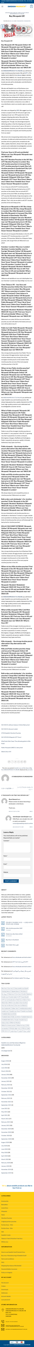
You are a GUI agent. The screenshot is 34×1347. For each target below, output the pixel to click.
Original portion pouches (8, 1221)
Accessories (4, 1201)
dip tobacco (24, 991)
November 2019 (6, 1169)
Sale (2, 1232)
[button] (2, 6)
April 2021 (4, 1115)
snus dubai (15, 1002)
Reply (31, 811)
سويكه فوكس (13, 1031)
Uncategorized (5, 1050)
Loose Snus (4, 1208)
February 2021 (5, 1122)
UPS (17, 110)
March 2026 (5, 1071)
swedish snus (5, 1011)
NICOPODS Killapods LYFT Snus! (11, 737)
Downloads (4, 1289)
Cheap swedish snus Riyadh (21, 988)
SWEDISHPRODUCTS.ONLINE (12, 397)
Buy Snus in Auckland (12, 940)
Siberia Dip (4, 1002)
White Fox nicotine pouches (9, 1025)
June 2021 (4, 1108)
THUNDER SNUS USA (7, 1019)
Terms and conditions (7, 1259)
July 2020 (4, 1145)
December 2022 (6, 1088)
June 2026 (4, 1068)
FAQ (2, 1262)
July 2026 (4, 1064)
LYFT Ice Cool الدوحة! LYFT (20, 962)
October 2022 (5, 1091)
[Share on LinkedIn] (24, 761)
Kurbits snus (5, 997)
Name (5, 856)
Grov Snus (18, 994)
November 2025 (6, 1078)
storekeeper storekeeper (24, 21)
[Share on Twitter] (15, 761)
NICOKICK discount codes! (9, 729)
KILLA (19, 75)
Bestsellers (4, 1204)
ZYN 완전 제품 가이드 (15, 1028)
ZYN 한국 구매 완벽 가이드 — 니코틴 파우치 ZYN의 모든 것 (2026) (19, 923)
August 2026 (5, 1061)
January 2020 (5, 1166)
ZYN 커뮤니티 (5, 1031)
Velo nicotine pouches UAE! (14, 928)
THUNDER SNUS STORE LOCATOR (11, 1017)
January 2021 (5, 1125)
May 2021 (4, 1112)
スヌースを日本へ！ (7, 788)
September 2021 (6, 1105)
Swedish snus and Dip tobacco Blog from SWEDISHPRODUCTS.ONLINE (17, 13)
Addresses (4, 1293)
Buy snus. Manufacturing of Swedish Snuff (13, 1255)
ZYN (27, 1025)
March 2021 (5, 1118)
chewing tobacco (6, 991)
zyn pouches (5, 1028)
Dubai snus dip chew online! (14, 934)
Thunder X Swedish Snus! (20, 1019)
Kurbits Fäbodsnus (26, 994)
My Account (5, 1282)
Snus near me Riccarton (8, 1005)
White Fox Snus (21, 1025)
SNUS (10, 1002)
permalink (29, 769)
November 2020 (6, 1132)
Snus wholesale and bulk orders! (21, 957)
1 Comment (10, 930)
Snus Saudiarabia (6, 1008)
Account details (6, 1296)
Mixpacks (4, 1211)
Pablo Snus (19, 1000)
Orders (3, 1286)
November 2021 (6, 1101)
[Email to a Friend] (18, 761)
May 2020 (4, 1152)
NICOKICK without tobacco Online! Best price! (15, 725)
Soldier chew (15, 1008)
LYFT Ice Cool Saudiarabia (8, 1000)
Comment (6, 840)
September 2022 (6, 1095)
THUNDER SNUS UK (26, 1017)
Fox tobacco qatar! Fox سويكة (21, 978)
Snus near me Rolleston (21, 1005)
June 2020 (4, 1149)
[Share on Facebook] (12, 761)
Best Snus (4, 988)
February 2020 (5, 1162)
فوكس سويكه (26, 1031)
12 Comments (10, 935)
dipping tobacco (15, 991)
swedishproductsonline (25, 1008)
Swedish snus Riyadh (26, 1011)
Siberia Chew (26, 1000)
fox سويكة (4, 994)
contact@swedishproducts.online (12, 0)
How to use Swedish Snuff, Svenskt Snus (13, 1252)
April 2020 (4, 1156)
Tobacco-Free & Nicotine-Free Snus (11, 1238)
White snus (4, 1242)
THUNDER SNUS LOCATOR (9, 1014)
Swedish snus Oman (15, 1011)
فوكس (20, 1031)
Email (5, 864)
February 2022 (5, 1098)
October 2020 (5, 1135)
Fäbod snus (11, 994)
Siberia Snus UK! (6, 751)
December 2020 (6, 1129)
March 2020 (5, 1159)
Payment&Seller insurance (9, 1269)
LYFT (26, 73)
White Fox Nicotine (15, 1022)
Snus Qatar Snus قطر (12, 945)
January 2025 (5, 1081)
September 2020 (6, 1139)
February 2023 (5, 1084)
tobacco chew (5, 1022)
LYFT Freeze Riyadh (23, 997)
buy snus (10, 988)
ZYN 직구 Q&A (26, 1028)
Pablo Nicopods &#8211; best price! (12, 747)
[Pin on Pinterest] (21, 761)
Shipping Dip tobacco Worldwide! (11, 1265)
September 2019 (6, 1173)
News (3, 1215)
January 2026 (5, 1074)
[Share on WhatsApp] (9, 761)
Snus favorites (23, 1002)
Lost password (5, 1299)
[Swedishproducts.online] (17, 7)
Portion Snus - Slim (7, 1228)
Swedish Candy (5, 1235)
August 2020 (5, 1142)
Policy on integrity (6, 1272)
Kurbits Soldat (13, 997)
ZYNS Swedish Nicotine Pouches (11, 733)
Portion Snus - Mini (7, 1225)
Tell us (4, 1186)
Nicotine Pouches (6, 1218)
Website (5, 872)
